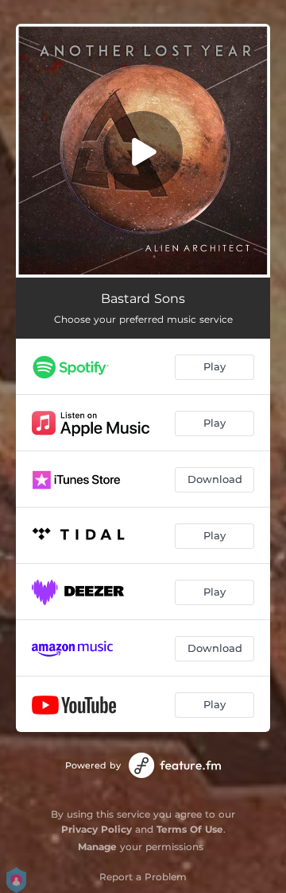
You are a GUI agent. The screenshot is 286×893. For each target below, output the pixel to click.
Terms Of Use (190, 829)
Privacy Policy (96, 829)
